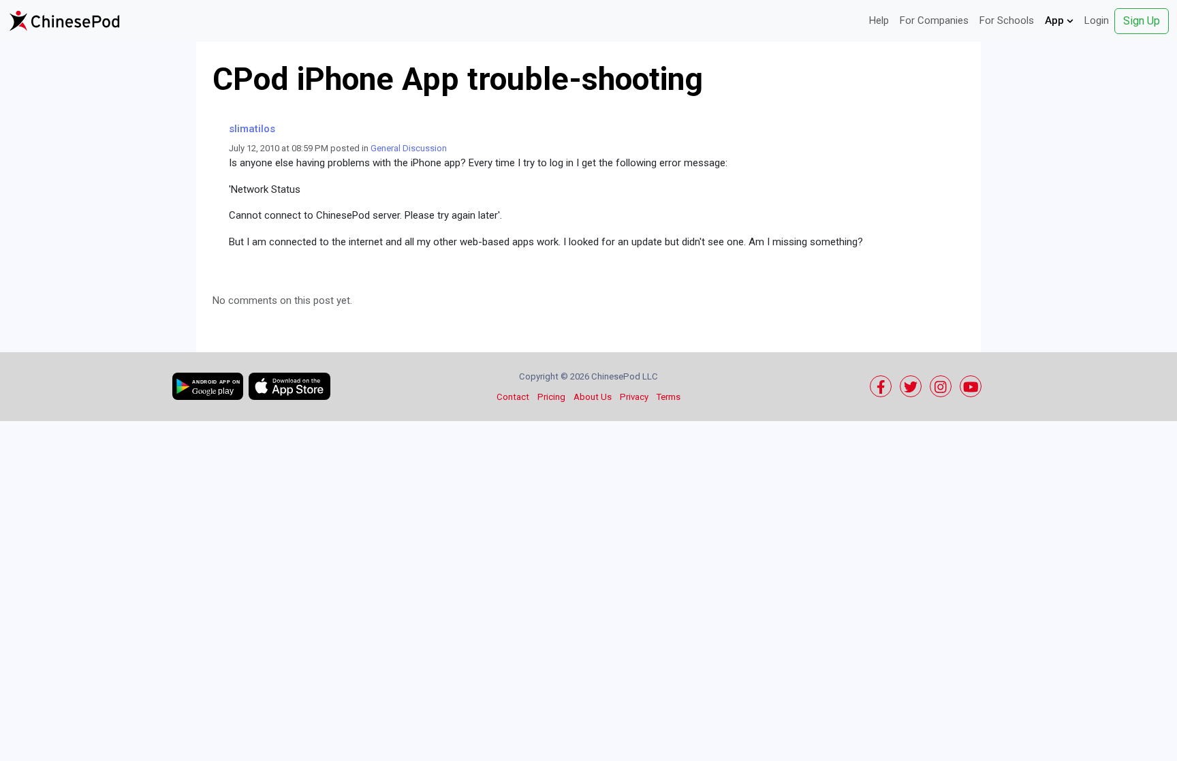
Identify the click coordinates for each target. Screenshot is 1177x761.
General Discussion (409, 148)
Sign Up (1141, 20)
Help (879, 20)
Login (1096, 20)
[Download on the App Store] (289, 386)
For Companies (934, 20)
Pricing (551, 397)
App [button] (1056, 20)
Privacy (634, 397)
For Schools (1006, 20)
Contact (513, 397)
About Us (593, 397)
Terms (668, 397)
